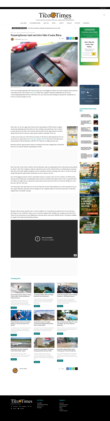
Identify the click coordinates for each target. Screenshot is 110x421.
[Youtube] (18, 408)
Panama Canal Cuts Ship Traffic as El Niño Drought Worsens (86, 148)
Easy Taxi (33, 92)
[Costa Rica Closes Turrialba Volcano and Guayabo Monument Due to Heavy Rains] (44, 315)
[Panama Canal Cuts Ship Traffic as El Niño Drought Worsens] (96, 149)
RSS (31, 406)
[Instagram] (20, 406)
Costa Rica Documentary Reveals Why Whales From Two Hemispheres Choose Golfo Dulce (87, 156)
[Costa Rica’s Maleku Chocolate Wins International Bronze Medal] (96, 122)
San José (82, 86)
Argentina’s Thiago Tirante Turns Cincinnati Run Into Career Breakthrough (86, 129)
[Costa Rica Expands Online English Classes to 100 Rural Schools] (67, 288)
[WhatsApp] (73, 38)
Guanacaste (87, 86)
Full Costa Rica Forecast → (89, 101)
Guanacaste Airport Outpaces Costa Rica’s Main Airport (19, 350)
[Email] (76, 38)
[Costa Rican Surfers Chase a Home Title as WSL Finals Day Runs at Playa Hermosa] (21, 288)
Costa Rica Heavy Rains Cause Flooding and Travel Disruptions (66, 350)
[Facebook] (67, 38)
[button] (104, 15)
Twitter (14, 408)
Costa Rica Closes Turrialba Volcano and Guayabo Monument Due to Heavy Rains (43, 323)
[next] (76, 28)
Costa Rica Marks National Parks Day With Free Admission (43, 295)
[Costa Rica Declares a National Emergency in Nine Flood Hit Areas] (96, 136)
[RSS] (28, 406)
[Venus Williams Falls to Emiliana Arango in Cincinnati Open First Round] (21, 315)
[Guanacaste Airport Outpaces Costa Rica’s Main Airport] (21, 342)
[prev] (73, 28)
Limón (92, 86)
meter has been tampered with (36, 139)
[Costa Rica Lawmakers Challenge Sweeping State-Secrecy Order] (44, 342)
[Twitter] (70, 38)
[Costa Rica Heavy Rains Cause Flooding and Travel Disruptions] (67, 342)
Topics (15, 32)
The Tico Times (18, 39)
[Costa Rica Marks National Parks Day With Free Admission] (44, 288)
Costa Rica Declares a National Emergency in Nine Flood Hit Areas (86, 135)
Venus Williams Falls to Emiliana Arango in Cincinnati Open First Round (20, 323)
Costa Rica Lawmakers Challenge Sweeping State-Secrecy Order (43, 350)
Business (18, 32)
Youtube (22, 408)
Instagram (23, 406)
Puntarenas (97, 86)
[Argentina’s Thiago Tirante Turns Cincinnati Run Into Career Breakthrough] (96, 129)
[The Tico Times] (12, 39)
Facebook (15, 406)
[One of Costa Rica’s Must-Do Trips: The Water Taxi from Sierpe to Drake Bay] (67, 315)
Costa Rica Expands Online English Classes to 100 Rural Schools (67, 295)
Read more (14, 307)
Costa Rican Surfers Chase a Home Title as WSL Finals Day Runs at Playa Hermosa (21, 296)
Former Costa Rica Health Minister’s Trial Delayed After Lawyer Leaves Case (47, 28)
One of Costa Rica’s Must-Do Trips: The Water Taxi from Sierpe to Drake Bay (67, 323)
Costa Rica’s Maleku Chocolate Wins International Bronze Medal (86, 122)
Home (12, 32)
